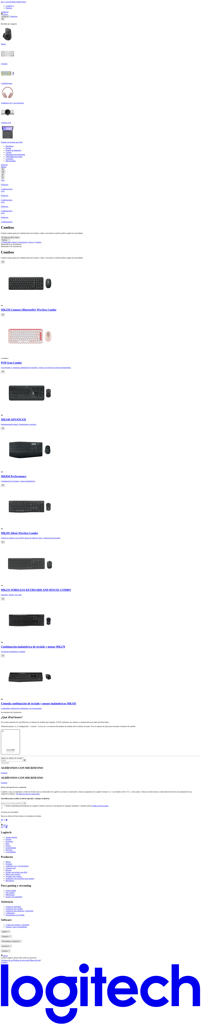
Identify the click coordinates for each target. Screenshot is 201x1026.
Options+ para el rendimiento (16, 927)
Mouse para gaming (13, 874)
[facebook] (6, 820)
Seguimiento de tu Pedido (15, 915)
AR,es (5, 14)
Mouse (8, 862)
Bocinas (9, 870)
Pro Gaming (10, 893)
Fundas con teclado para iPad (16, 872)
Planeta (3, 167)
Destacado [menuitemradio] (6, 242)
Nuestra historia (11, 837)
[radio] (2, 305)
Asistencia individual (13, 907)
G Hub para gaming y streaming (17, 925)
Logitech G (10, 6)
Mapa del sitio (35, 960)
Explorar (4, 773)
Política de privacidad (22, 960)
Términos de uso (7, 960)
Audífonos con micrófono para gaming (20, 879)
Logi (2, 180)
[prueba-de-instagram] (2, 820)
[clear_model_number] (24, 760)
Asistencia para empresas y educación (19, 911)
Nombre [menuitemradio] (38, 242)
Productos (5, 16)
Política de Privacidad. (100, 806)
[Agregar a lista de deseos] (3, 262)
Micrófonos (10, 881)
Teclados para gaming (14, 876)
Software (4, 165)
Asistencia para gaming (14, 909)
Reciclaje (9, 850)
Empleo (8, 839)
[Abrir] (2, 178)
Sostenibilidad (11, 848)
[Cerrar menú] (2, 19)
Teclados (9, 864)
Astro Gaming (11, 890)
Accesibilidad (11, 852)
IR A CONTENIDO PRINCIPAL (13, 2)
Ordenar (5, 240)
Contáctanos (10, 913)
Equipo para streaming (14, 897)
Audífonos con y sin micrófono (17, 866)
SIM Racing (10, 895)
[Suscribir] (24, 803)
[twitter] (4, 820)
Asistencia (4, 12)
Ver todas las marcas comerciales (28, 794)
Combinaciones (6, 189)
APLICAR (5, 763)
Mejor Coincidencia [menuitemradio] (19, 242)
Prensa (8, 846)
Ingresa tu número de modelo (12, 758)
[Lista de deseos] (3, 172)
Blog (7, 844)
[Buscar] (3, 169)
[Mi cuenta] (3, 175)
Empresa (9, 8)
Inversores (9, 841)
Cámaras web (11, 868)
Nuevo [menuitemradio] (31, 242)
